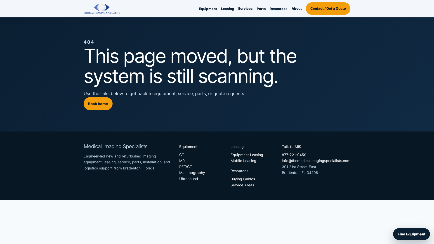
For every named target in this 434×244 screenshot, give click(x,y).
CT (181, 154)
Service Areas (242, 185)
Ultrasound (188, 178)
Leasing (227, 9)
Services (245, 9)
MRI (182, 160)
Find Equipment (411, 234)
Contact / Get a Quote (328, 9)
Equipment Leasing (247, 154)
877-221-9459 (294, 154)
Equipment (208, 9)
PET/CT (185, 166)
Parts (261, 9)
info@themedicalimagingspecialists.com (316, 160)
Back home (98, 103)
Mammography (192, 172)
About (297, 9)
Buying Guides (243, 179)
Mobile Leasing (243, 160)
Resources (279, 9)
